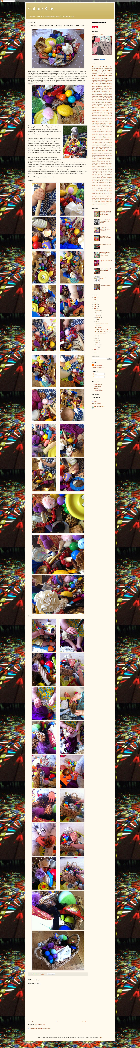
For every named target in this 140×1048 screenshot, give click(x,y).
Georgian (107, 155)
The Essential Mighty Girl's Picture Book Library (105, 221)
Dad (111, 145)
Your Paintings (97, 386)
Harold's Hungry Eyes (96, 160)
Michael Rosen (100, 169)
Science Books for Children (105, 123)
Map (96, 169)
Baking (108, 104)
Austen (98, 104)
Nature (107, 118)
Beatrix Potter (106, 86)
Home (58, 1022)
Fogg (99, 153)
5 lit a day (100, 69)
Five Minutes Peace (104, 152)
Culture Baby (41, 8)
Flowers (110, 152)
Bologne (102, 139)
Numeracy (110, 176)
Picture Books (103, 97)
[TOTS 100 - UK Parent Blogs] (99, 406)
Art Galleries (96, 72)
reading (105, 204)
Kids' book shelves (102, 164)
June (96, 336)
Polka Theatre (109, 179)
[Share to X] (51, 974)
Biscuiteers (110, 137)
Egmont (110, 148)
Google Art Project (98, 390)
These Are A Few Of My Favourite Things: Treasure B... (103, 332)
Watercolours (94, 199)
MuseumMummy (98, 365)
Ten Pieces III (107, 191)
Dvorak (102, 148)
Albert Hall (109, 129)
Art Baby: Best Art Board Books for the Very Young (105, 229)
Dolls (103, 147)
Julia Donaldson (106, 96)
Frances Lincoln (103, 153)
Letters (93, 168)
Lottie (103, 168)
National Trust (95, 90)
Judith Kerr (100, 96)
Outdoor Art (105, 177)
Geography (110, 153)
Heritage (103, 160)
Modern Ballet (99, 171)
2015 (95, 306)
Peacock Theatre (102, 90)
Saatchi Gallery (105, 185)
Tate (109, 125)
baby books (98, 101)
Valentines (104, 198)
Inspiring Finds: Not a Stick (101, 329)
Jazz (100, 115)
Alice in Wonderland (106, 102)
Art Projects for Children (105, 70)
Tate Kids (96, 388)
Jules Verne (98, 163)
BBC (102, 134)
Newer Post (31, 1022)
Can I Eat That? (98, 140)
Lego (111, 166)
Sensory (110, 187)
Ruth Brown (98, 185)
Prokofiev (104, 180)
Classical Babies (109, 142)
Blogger (100, 1037)
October (97, 315)
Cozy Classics (98, 145)
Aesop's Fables (103, 129)
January (97, 347)
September (98, 317)
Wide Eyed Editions (105, 201)
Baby (100, 136)
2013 (95, 349)
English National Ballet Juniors (105, 150)
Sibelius (99, 188)
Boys (109, 139)
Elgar (96, 150)
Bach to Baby (108, 136)
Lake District (109, 115)
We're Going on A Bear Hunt (103, 199)
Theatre (110, 80)
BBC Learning (95, 136)
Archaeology (94, 132)
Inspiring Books (108, 88)
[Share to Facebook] (52, 974)
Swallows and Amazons (96, 191)
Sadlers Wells (104, 80)
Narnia (99, 174)
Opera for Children (96, 177)
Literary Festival (98, 168)
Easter (102, 93)
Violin (110, 198)
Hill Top (107, 160)
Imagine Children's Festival (105, 113)
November (98, 313)
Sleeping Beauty (108, 188)
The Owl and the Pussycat (103, 128)
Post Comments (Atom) (40, 1024)
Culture (98, 93)
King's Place (109, 164)
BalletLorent (94, 137)
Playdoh (104, 179)
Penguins (110, 177)
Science (98, 187)
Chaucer (106, 140)
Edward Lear (105, 110)
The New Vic (104, 193)
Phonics (98, 179)
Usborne (97, 77)
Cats (105, 107)
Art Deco (99, 134)
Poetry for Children (104, 121)
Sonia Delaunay (100, 190)
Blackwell (94, 139)
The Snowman (104, 78)
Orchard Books (98, 120)
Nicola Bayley (98, 176)
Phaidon (97, 121)
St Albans (105, 125)
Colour (101, 144)
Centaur (102, 140)
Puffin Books (95, 83)
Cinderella (100, 142)
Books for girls (95, 107)
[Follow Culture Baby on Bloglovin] (99, 60)
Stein (107, 190)
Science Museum (104, 187)
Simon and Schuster (97, 86)
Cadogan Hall (103, 82)
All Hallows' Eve (102, 131)
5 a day (97, 129)
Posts (95, 374)
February (97, 345)
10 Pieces (110, 101)
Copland (93, 145)
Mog (103, 171)
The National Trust (98, 384)
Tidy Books (104, 196)
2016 (95, 304)
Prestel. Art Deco (98, 180)
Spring (101, 125)
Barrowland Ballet (101, 137)
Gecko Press (105, 94)
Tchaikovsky (99, 126)
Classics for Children (96, 144)
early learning (104, 101)
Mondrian (99, 118)
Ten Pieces (106, 126)
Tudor (107, 196)
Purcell (110, 180)
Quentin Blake (95, 182)
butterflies (103, 203)
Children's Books (98, 66)
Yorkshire (99, 203)
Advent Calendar (96, 102)
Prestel (93, 180)
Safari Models (95, 123)
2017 (95, 302)
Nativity (102, 174)
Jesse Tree (108, 161)
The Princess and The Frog (100, 195)
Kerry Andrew (109, 163)
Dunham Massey (95, 148)
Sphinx (105, 190)
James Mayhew (95, 115)
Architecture (100, 132)
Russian (93, 185)
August (97, 319)
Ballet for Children (105, 74)
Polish (110, 121)
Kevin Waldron (95, 164)
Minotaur (94, 171)
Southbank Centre (96, 125)
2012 (95, 352)
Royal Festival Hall (108, 184)
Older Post (84, 1022)
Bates (106, 137)
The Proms (108, 195)
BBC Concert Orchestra (107, 134)
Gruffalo (96, 158)
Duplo (100, 148)
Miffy (106, 169)
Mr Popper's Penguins (105, 172)
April (96, 340)
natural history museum (99, 204)
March (97, 342)
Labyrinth (96, 166)
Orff (101, 177)
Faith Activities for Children (102, 84)
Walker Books (103, 77)
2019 (95, 297)
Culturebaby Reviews (106, 145)
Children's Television (104, 83)
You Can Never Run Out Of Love (106, 261)
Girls (111, 155)
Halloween (101, 158)
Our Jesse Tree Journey (105, 285)
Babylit (103, 136)
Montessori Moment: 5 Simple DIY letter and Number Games (105, 213)
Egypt (93, 150)
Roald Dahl (97, 184)
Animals (94, 104)
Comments (96, 377)
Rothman (102, 184)
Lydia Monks (106, 168)
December (97, 310)
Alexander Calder (95, 131)
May (96, 338)
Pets (95, 179)
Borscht (106, 139)
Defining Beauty (95, 147)
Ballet (97, 82)
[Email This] (48, 974)
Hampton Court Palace (107, 158)
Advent (94, 82)
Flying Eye (94, 153)
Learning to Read (106, 166)
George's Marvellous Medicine (98, 155)
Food (111, 112)
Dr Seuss (110, 147)
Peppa (93, 179)
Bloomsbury (98, 139)
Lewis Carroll (104, 117)
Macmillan (94, 118)
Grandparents (94, 156)
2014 (95, 308)
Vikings (107, 198)
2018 (95, 300)
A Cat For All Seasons (105, 244)
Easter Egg (106, 148)
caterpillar (107, 203)
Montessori (104, 75)
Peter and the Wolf (107, 85)
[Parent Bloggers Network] (96, 403)
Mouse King (98, 172)
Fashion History (98, 94)
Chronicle (96, 142)
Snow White (94, 190)
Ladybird (103, 115)
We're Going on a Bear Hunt (105, 277)
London (94, 75)
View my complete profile (98, 367)
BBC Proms (103, 104)
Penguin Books (105, 120)
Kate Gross (103, 163)
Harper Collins (95, 113)
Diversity (99, 110)
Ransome (106, 182)
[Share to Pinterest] (54, 974)
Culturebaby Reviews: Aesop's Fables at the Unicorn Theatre (105, 254)
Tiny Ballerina (98, 327)
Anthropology (109, 131)
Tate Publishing (98, 99)
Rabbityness (101, 182)
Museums (97, 97)
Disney (100, 147)
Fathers (99, 152)
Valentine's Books (98, 198)
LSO (93, 166)
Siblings (102, 188)
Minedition (110, 169)
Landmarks (100, 166)
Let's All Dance (97, 117)
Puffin (107, 180)
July (96, 321)
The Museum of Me (97, 35)
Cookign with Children (107, 144)
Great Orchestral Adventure (103, 156)
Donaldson (106, 147)
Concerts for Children (100, 109)
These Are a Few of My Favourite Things (105, 269)
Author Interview (104, 91)
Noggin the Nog (104, 176)
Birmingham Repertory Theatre (105, 105)
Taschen (103, 191)
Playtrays (110, 82)
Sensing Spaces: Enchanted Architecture (105, 236)
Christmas (99, 75)
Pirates (101, 179)
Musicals (104, 118)
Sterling (110, 190)
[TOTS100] (95, 407)
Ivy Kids (98, 161)
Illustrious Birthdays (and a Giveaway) (101, 324)
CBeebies (102, 107)
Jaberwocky (103, 161)
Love (111, 117)
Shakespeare (94, 188)
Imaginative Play (100, 88)
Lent (93, 117)
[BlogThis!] (49, 974)
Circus (104, 142)
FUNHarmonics (95, 152)
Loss (108, 117)
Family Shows (106, 112)
